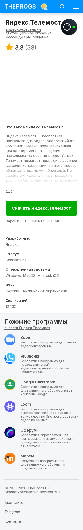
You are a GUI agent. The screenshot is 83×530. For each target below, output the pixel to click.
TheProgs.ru (38, 488)
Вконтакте (13, 502)
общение (40, 37)
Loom (26, 404)
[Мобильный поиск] (62, 6)
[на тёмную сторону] (44, 6)
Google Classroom (38, 382)
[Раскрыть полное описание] (9, 191)
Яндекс (12, 244)
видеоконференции (23, 29)
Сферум (29, 430)
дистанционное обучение (29, 33)
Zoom (10, 180)
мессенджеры (18, 37)
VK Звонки (30, 356)
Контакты (13, 521)
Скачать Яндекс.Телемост (41, 208)
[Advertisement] (41, 87)
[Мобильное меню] (76, 6)
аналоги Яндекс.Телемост (27, 328)
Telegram (12, 512)
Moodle (28, 456)
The (20, 6)
